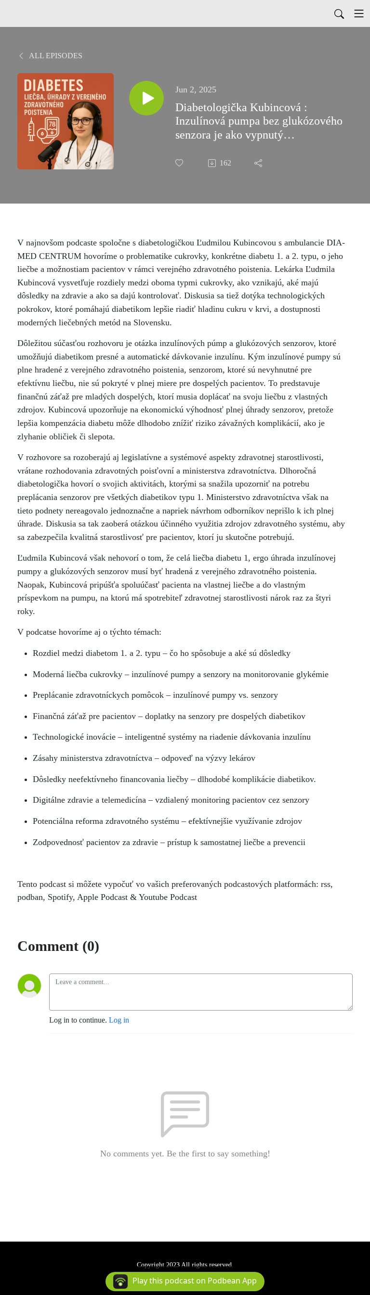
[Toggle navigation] (359, 13)
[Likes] (180, 163)
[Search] (339, 13)
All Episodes (54, 55)
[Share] (259, 163)
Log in (119, 1020)
